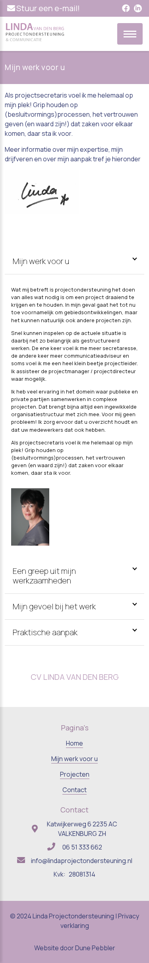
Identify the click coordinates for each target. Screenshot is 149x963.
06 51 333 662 (82, 847)
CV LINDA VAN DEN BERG (75, 676)
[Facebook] (126, 8)
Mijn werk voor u (74, 758)
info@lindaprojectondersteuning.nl (81, 860)
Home (74, 743)
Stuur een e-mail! (48, 8)
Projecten (74, 774)
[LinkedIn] (138, 8)
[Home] (35, 39)
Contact (74, 789)
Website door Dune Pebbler (74, 947)
